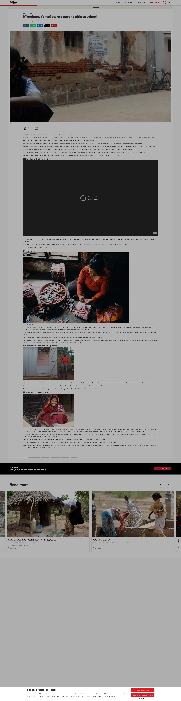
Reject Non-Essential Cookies (143, 695)
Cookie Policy (142, 699)
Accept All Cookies (142, 690)
